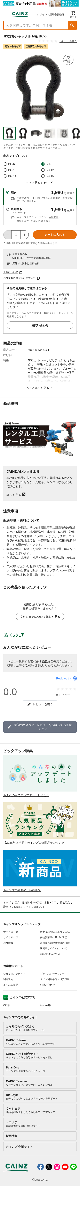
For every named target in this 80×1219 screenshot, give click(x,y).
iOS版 (6, 1005)
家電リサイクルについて (53, 948)
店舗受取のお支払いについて (19, 278)
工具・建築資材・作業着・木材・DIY (35, 902)
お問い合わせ (40, 325)
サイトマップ (10, 937)
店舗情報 (8, 942)
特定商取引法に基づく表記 (55, 931)
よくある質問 (10, 984)
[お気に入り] (68, 60)
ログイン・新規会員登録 (50, 14)
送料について (10, 272)
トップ (7, 902)
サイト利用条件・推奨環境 (55, 979)
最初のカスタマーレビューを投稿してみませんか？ (43, 727)
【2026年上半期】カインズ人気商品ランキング (33, 842)
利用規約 (8, 979)
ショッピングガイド (14, 973)
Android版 (45, 1005)
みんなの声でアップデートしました (26, 795)
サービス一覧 (10, 931)
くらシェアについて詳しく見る (40, 616)
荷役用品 (65, 902)
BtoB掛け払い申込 (50, 953)
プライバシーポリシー (52, 973)
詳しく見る (14, 495)
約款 (45, 661)
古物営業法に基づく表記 (53, 937)
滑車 (5, 906)
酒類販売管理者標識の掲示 (55, 942)
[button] (72, 25)
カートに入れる (55, 234)
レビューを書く (68, 41)
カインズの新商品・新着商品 (22, 890)
